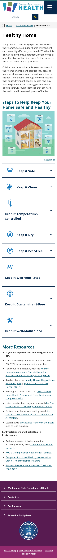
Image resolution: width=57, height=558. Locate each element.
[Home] (23, 7)
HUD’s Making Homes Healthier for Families (28, 452)
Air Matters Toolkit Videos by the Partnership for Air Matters (29, 414)
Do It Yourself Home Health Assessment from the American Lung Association (29, 395)
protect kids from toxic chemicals (37, 422)
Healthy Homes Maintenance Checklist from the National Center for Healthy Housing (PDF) (28, 372)
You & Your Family (24, 25)
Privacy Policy (10, 550)
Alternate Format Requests (30, 550)
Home (9, 25)
